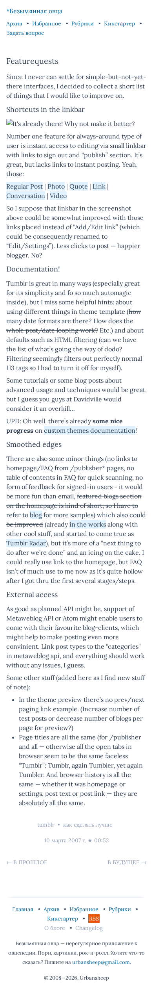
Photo (56, 186)
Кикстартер (120, 23)
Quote (78, 186)
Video (58, 196)
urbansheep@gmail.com (101, 962)
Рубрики (83, 23)
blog (36, 515)
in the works (87, 524)
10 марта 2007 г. (65, 840)
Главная (23, 909)
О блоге (55, 927)
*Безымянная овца (34, 11)
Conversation (25, 196)
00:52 (101, 840)
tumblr (46, 824)
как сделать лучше (88, 824)
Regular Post (24, 186)
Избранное (47, 23)
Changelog (89, 927)
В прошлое (30, 862)
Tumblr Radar (26, 543)
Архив (15, 23)
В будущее (123, 862)
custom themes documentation (89, 430)
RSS (94, 918)
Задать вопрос (25, 32)
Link (99, 186)
